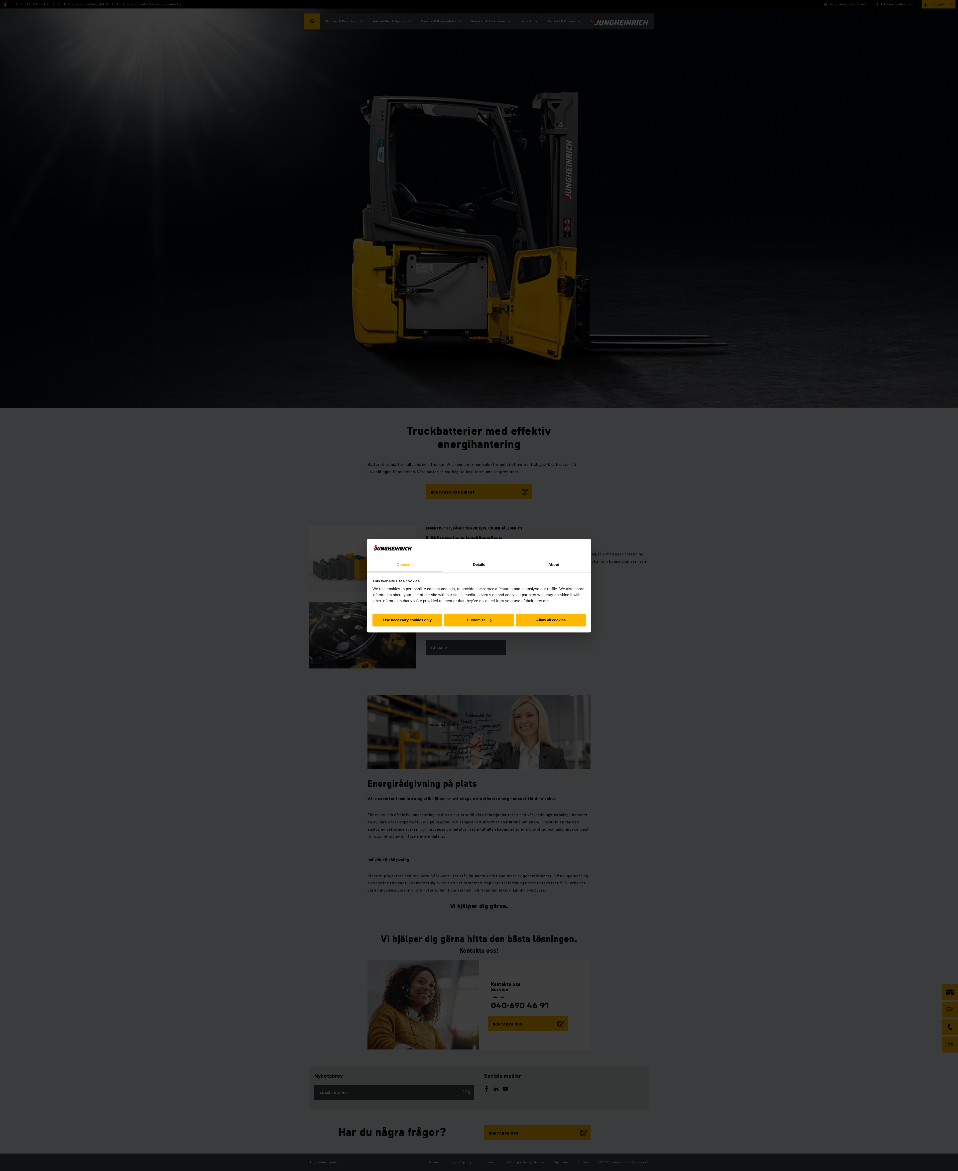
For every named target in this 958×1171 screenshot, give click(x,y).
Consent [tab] (404, 565)
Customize (476, 620)
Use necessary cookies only (407, 620)
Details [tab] (479, 565)
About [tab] (553, 565)
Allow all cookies (551, 620)
